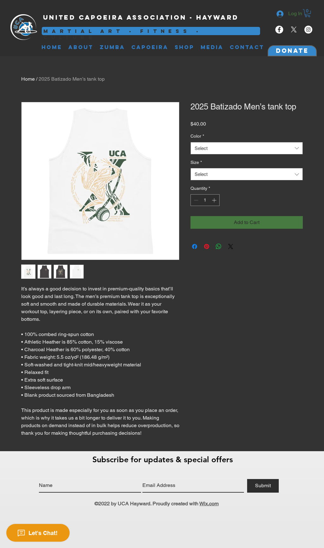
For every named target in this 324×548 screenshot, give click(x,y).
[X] (294, 30)
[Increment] (215, 200)
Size (196, 162)
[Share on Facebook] (194, 246)
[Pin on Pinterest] (206, 246)
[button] (307, 13)
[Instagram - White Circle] (308, 30)
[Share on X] (230, 246)
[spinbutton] (205, 200)
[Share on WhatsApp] (218, 246)
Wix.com (209, 504)
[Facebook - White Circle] (279, 30)
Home (28, 79)
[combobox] (246, 148)
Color (197, 136)
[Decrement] (195, 200)
